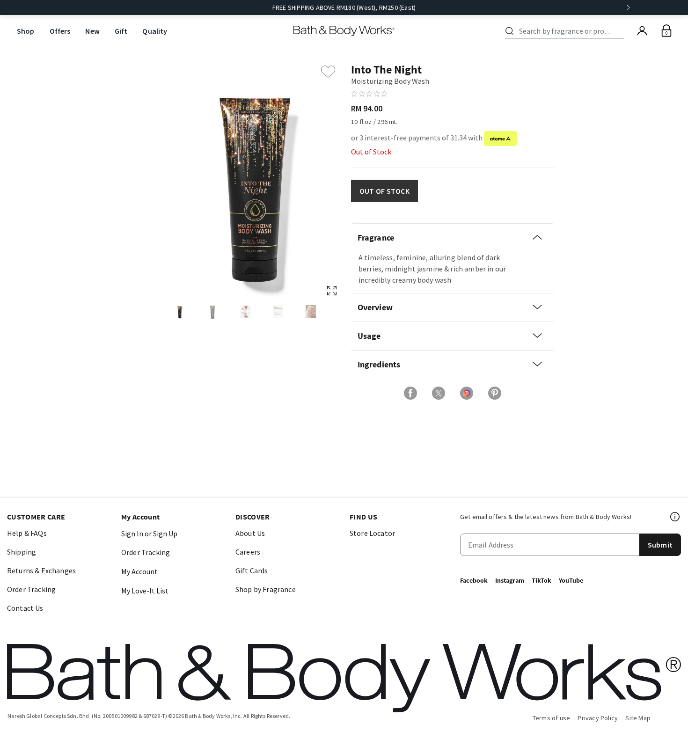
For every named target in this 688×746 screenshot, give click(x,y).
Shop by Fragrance (265, 589)
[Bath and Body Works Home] (344, 31)
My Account (139, 571)
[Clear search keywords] (621, 31)
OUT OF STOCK (384, 191)
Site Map (638, 718)
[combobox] (566, 31)
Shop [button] (26, 31)
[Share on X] (438, 393)
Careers (247, 551)
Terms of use (552, 718)
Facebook (474, 580)
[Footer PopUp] (675, 516)
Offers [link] (60, 31)
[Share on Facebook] (410, 393)
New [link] (92, 31)
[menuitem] (26, 31)
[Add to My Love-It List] (328, 71)
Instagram (509, 580)
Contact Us (25, 608)
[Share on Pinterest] (494, 393)
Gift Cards (251, 570)
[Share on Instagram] (466, 393)
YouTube (571, 580)
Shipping (21, 551)
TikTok (541, 580)
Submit (660, 544)
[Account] (642, 30)
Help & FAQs (27, 533)
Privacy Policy (598, 718)
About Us (250, 533)
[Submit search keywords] (509, 31)
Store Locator (372, 533)
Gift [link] (121, 31)
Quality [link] (154, 31)
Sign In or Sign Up (149, 533)
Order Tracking (31, 589)
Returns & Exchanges (41, 570)
